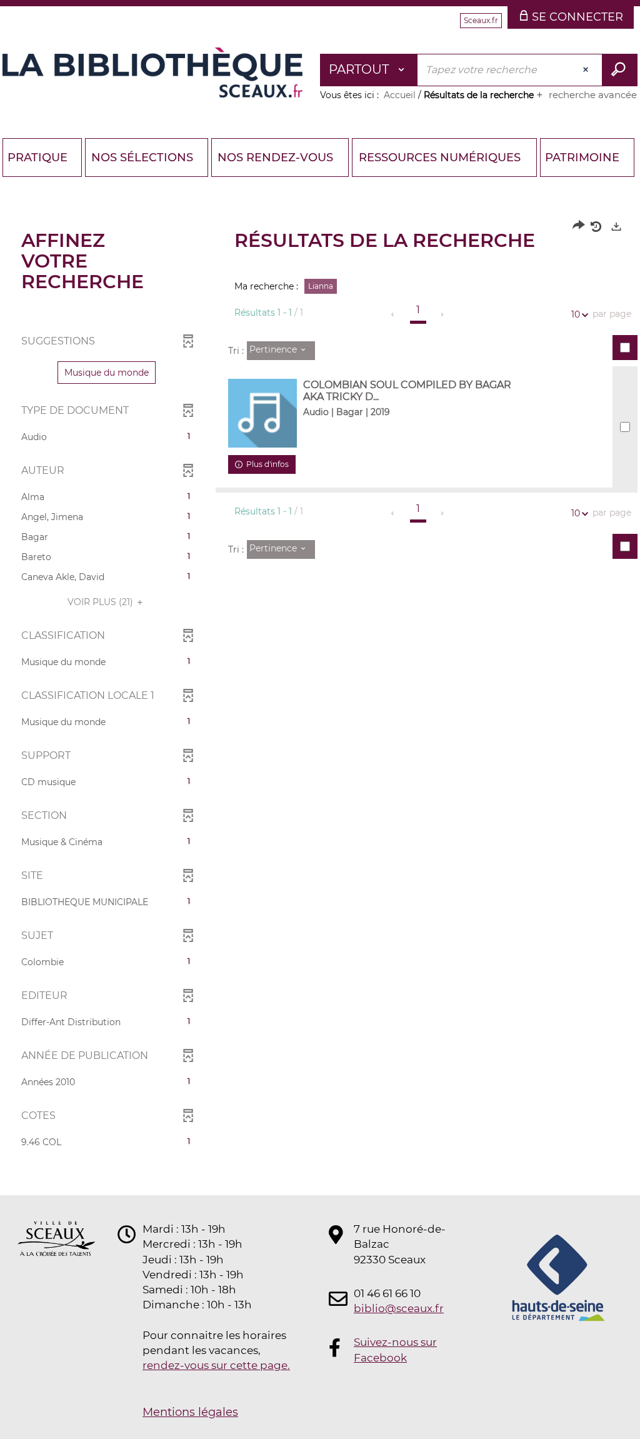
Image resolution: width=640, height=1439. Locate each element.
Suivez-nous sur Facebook (395, 1349)
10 (575, 314)
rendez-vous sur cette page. (216, 1365)
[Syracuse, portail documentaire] (152, 73)
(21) (102, 602)
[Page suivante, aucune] (442, 314)
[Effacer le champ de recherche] (587, 70)
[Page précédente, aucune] (393, 314)
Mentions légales (190, 1412)
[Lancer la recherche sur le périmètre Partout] (620, 70)
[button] (107, 372)
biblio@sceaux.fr (399, 1308)
